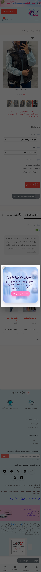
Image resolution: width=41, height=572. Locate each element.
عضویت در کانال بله (20, 293)
